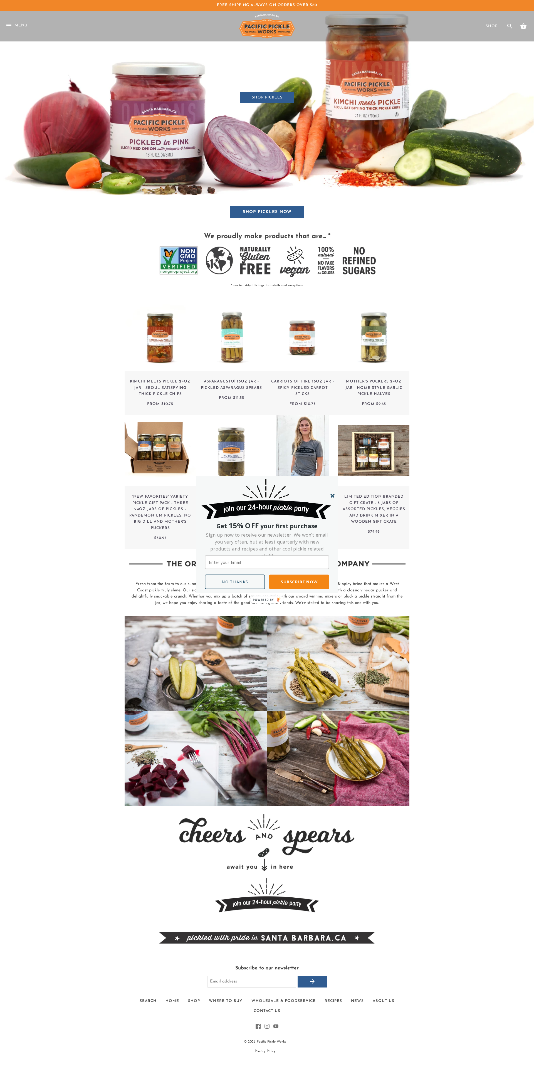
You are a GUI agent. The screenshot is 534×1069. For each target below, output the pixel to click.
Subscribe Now (299, 581)
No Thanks (235, 581)
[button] (267, 545)
